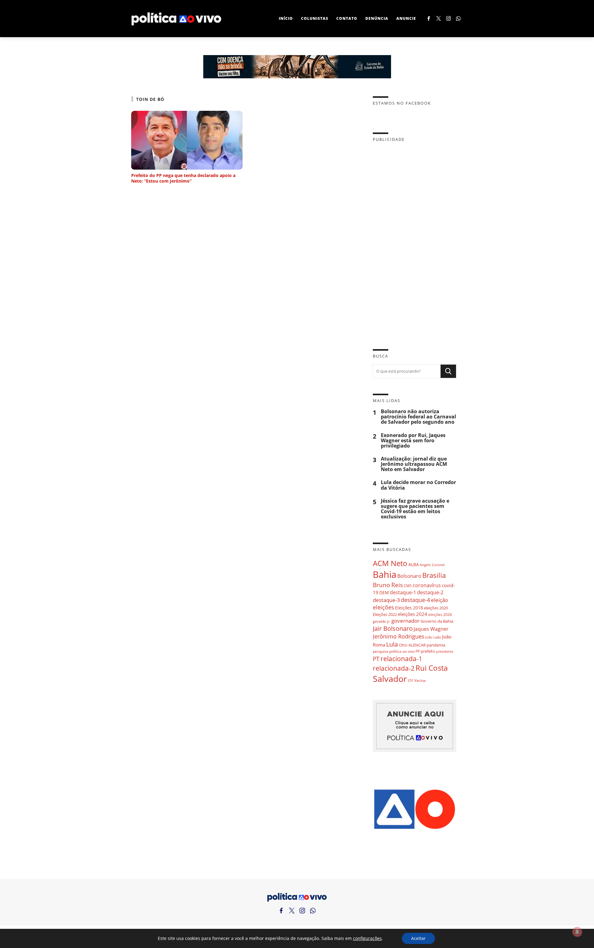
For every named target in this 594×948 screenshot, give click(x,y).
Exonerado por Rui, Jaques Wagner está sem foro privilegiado (413, 440)
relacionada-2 (394, 668)
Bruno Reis (388, 585)
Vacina (420, 680)
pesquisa (380, 651)
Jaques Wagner (431, 629)
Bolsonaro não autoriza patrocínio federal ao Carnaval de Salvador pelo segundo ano (418, 417)
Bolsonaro (409, 576)
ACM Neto (390, 563)
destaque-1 (403, 592)
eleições (383, 607)
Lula (392, 644)
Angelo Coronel (432, 565)
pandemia (436, 645)
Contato (346, 18)
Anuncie (406, 18)
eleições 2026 (440, 614)
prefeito (428, 651)
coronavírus (427, 585)
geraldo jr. (381, 621)
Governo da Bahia (436, 621)
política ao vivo (402, 651)
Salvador (390, 678)
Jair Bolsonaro (393, 628)
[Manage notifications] (577, 932)
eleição (439, 600)
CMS (408, 585)
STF (410, 680)
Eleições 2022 (385, 614)
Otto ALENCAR (412, 645)
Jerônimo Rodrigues (398, 636)
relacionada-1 (401, 658)
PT (376, 659)
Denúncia (376, 18)
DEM (384, 592)
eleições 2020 (436, 608)
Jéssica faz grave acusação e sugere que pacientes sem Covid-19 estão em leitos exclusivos (415, 509)
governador (405, 620)
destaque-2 (430, 592)
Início (286, 18)
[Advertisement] (414, 241)
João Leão (433, 637)
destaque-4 (415, 600)
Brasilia (434, 575)
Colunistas (314, 18)
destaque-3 (386, 600)
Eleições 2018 (409, 608)
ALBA (413, 564)
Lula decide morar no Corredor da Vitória (418, 485)
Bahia (384, 574)
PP (417, 651)
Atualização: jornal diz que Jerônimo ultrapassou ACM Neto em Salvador (414, 464)
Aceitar (418, 938)
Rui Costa (431, 668)
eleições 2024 (412, 614)
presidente (444, 651)
